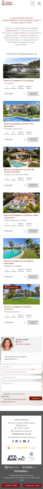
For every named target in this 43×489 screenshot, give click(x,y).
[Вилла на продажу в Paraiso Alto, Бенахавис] (21, 111)
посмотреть (33, 93)
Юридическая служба (26, 477)
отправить (36, 398)
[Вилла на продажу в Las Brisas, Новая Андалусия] (21, 202)
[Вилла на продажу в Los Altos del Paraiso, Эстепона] (21, 157)
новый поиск (19, 33)
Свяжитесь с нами (32, 485)
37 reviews (32, 448)
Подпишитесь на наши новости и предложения (13, 395)
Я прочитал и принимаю (13, 401)
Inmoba (21, 480)
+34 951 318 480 (23, 344)
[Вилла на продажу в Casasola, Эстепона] (21, 294)
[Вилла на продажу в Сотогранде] (21, 68)
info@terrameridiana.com (22, 431)
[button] (37, 68)
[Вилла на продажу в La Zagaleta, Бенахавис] (21, 248)
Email (19, 342)
